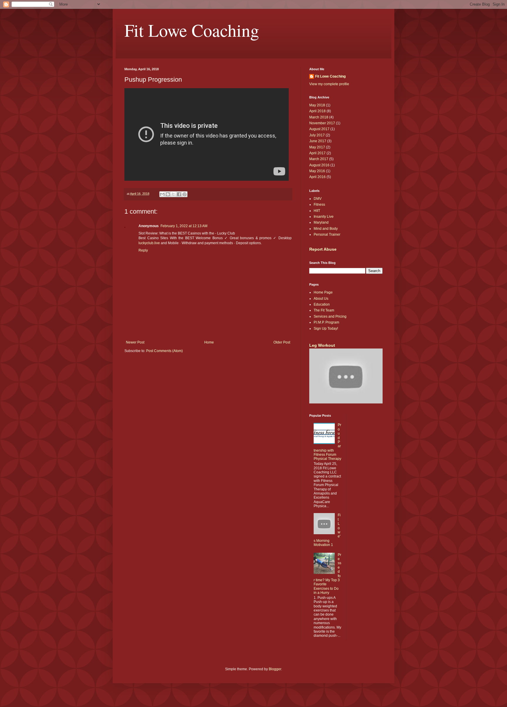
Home (209, 342)
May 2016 (317, 171)
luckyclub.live (149, 243)
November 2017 (322, 123)
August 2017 (319, 129)
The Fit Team (324, 310)
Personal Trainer (327, 234)
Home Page (323, 292)
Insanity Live (324, 217)
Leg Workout (322, 345)
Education (322, 304)
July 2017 (317, 135)
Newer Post (135, 342)
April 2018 (317, 111)
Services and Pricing (330, 316)
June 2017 (317, 141)
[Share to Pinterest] (184, 194)
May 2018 (317, 105)
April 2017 (317, 153)
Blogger (275, 669)
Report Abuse (323, 249)
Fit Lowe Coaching (191, 30)
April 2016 (317, 177)
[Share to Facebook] (179, 194)
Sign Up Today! (326, 328)
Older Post (281, 342)
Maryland (321, 222)
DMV (318, 199)
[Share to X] (173, 194)
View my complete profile (329, 84)
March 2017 (318, 159)
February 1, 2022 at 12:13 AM (183, 226)
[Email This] (162, 194)
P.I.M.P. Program (326, 322)
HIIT (317, 211)
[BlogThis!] (168, 194)
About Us (321, 298)
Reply (143, 250)
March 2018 (318, 117)
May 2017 (317, 147)
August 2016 (319, 165)
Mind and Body (326, 229)
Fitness (319, 204)
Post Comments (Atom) (164, 351)
